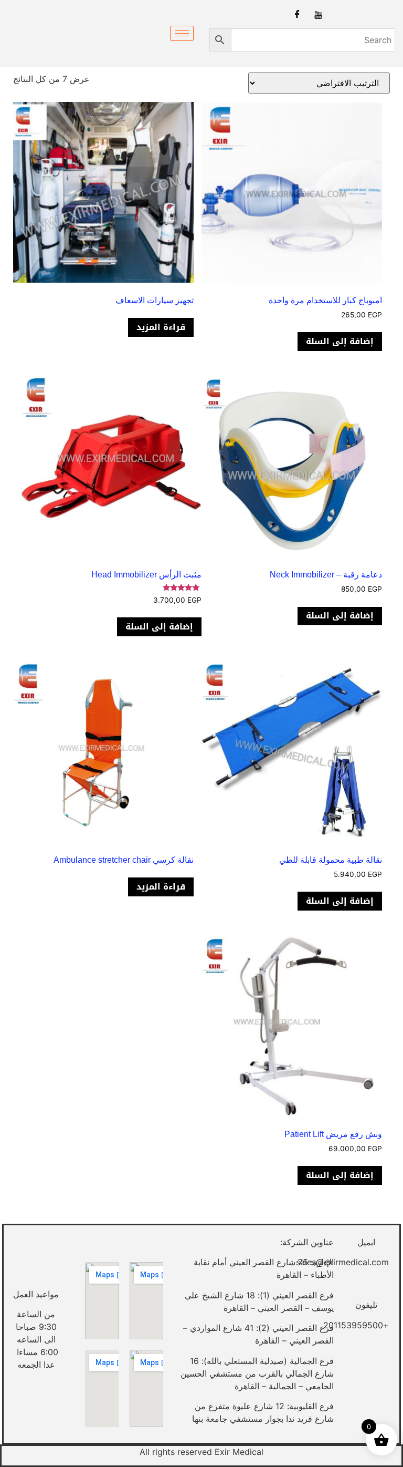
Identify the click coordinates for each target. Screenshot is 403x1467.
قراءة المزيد (160, 327)
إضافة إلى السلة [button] (340, 341)
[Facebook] (297, 14)
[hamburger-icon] (182, 33)
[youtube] (318, 14)
